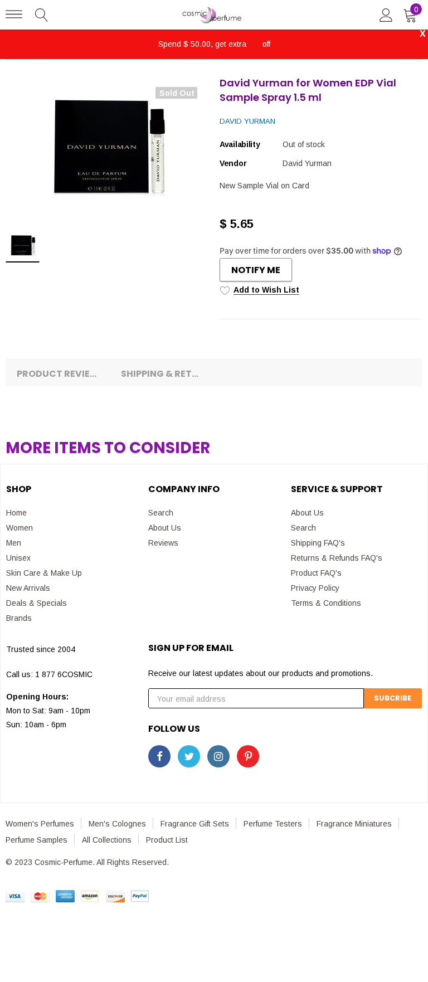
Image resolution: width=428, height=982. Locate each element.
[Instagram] (218, 756)
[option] (107, 148)
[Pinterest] (248, 756)
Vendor (233, 163)
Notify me (255, 270)
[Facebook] (159, 756)
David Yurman (247, 121)
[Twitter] (189, 756)
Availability (240, 144)
